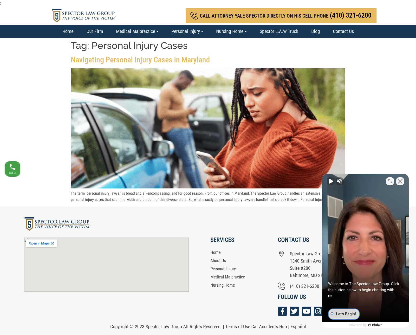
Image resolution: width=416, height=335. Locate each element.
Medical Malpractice (135, 31)
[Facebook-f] (282, 311)
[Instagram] (318, 311)
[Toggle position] (390, 181)
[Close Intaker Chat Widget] (400, 181)
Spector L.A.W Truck (279, 31)
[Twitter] (294, 311)
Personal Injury (185, 31)
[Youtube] (306, 311)
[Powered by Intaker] (375, 324)
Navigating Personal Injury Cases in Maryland (140, 59)
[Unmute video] (331, 181)
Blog (315, 31)
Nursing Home (229, 31)
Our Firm (94, 31)
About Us (218, 260)
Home (67, 31)
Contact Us (343, 31)
